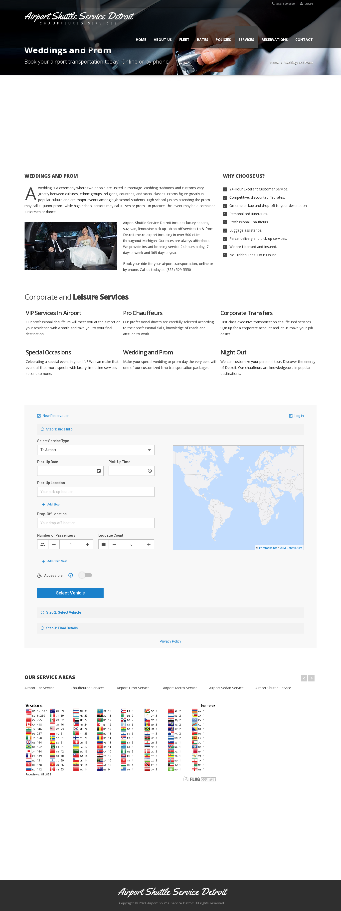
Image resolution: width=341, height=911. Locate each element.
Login (308, 3)
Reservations (275, 39)
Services (246, 39)
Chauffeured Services (88, 687)
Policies (223, 39)
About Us (163, 39)
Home (141, 39)
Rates (202, 39)
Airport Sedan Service (226, 687)
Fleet (184, 39)
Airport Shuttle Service (273, 687)
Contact (304, 39)
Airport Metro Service (180, 687)
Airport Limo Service (133, 687)
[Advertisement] (170, 121)
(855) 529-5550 (285, 3)
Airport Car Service (39, 687)
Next (311, 678)
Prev (304, 678)
